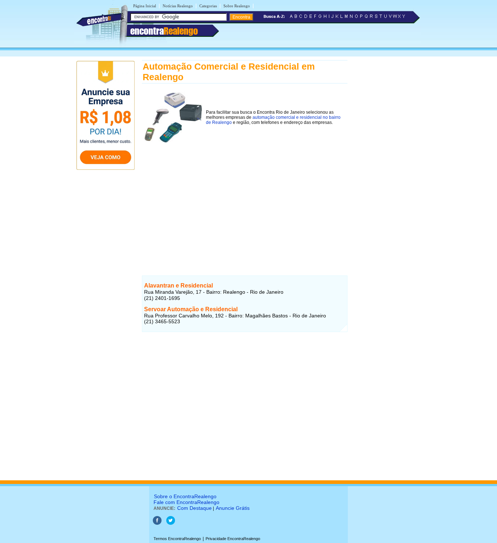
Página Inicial (144, 6)
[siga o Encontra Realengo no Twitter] (170, 523)
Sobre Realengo (236, 6)
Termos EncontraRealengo (177, 538)
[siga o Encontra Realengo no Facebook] (157, 523)
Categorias (208, 6)
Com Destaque (194, 508)
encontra (164, 31)
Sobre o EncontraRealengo (185, 496)
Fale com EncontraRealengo (186, 502)
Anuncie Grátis (233, 508)
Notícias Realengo (178, 6)
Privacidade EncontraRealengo (233, 538)
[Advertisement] (244, 201)
